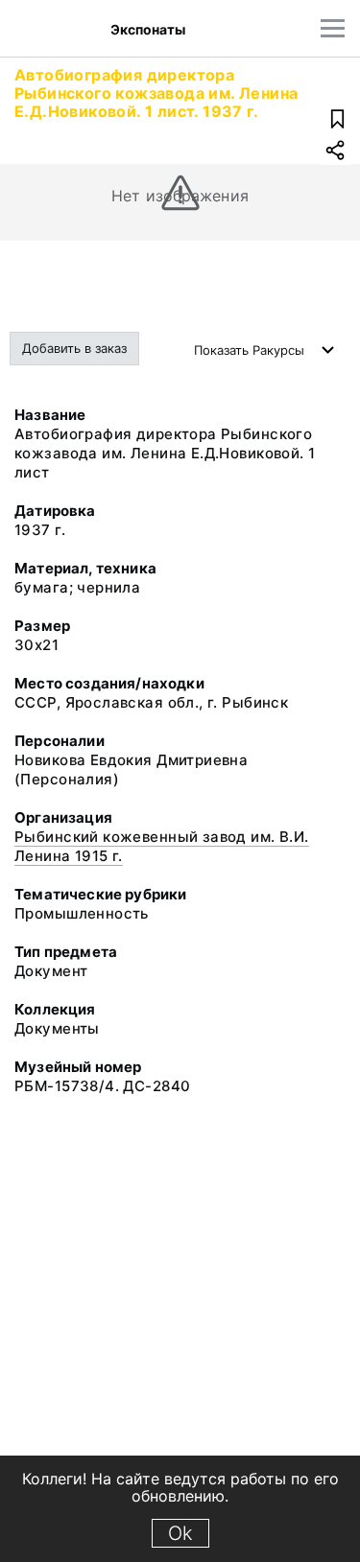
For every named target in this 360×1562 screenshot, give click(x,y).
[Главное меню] (332, 28)
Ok (180, 1533)
